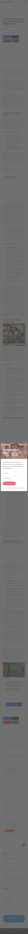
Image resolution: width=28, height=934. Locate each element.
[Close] (25, 445)
